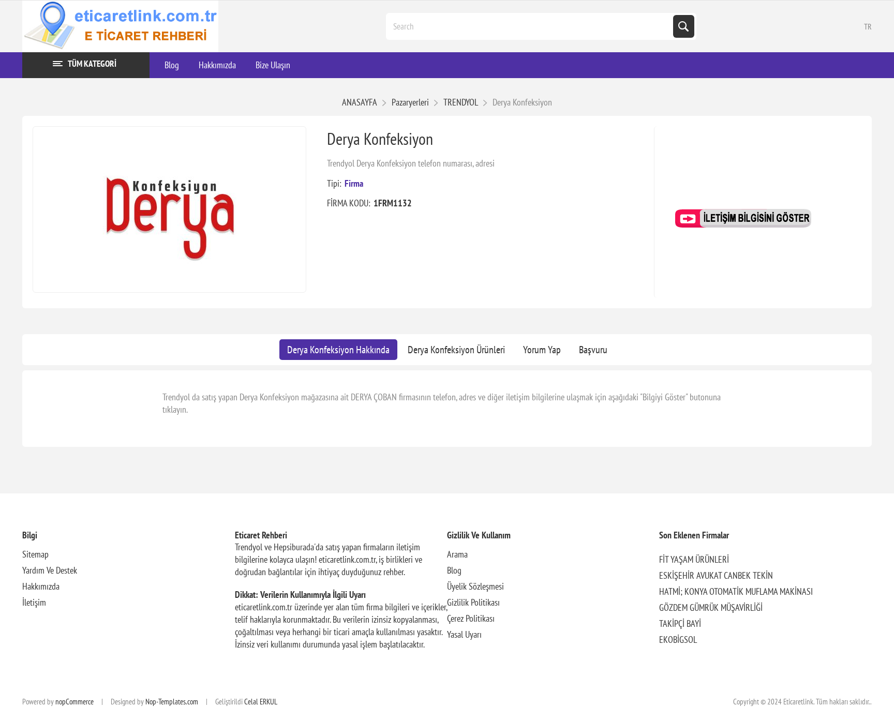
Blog (454, 570)
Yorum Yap (542, 349)
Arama (457, 554)
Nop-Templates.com (171, 701)
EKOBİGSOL (678, 639)
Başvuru (593, 349)
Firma (354, 183)
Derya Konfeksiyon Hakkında (338, 349)
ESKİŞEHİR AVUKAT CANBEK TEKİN (716, 575)
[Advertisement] (763, 178)
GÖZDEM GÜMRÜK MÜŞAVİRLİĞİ (711, 607)
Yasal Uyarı (464, 634)
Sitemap (35, 554)
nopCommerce (74, 701)
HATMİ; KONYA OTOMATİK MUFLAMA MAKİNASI (736, 591)
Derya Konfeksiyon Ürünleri (456, 349)
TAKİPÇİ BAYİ (680, 623)
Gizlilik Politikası (473, 602)
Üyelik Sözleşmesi (475, 586)
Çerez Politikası (471, 618)
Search (683, 26)
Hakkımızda (40, 586)
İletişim (34, 602)
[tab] (338, 349)
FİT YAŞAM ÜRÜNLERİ (694, 559)
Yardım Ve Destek (49, 570)
